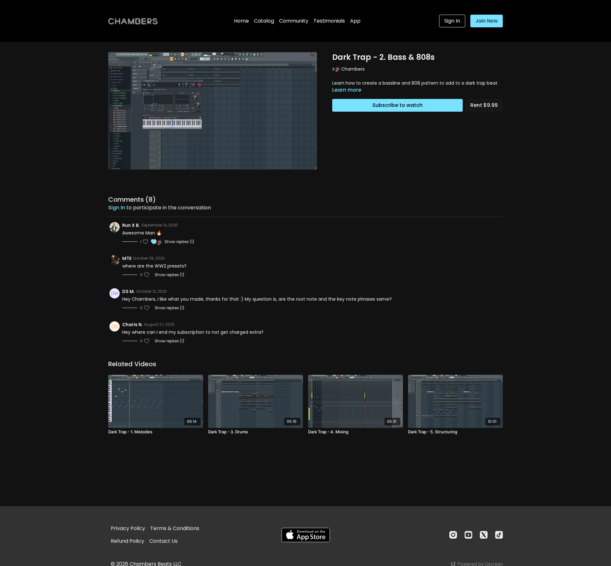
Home (241, 20)
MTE (126, 258)
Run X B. (131, 225)
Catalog (264, 20)
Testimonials (329, 20)
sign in (116, 207)
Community (293, 20)
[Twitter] (484, 535)
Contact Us (163, 541)
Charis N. (132, 324)
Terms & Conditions (174, 528)
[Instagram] (453, 535)
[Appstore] (305, 535)
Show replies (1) (179, 241)
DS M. (128, 291)
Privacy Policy (128, 528)
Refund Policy (127, 541)
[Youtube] (468, 535)
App (355, 20)
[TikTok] (499, 535)
